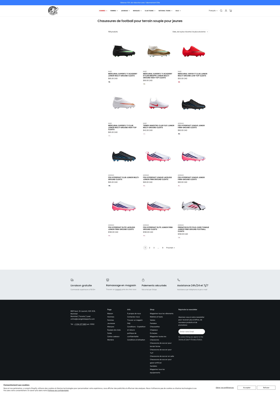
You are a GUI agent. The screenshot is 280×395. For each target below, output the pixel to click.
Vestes (152, 320)
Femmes (110, 320)
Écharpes (153, 333)
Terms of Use (183, 339)
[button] (230, 10)
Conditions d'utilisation (136, 340)
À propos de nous (134, 313)
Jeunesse (111, 323)
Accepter (246, 388)
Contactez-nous (133, 317)
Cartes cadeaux (113, 336)
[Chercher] (221, 10)
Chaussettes (155, 327)
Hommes (110, 317)
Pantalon (153, 323)
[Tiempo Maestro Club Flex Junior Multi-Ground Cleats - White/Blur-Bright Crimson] (144, 133)
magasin (118, 289)
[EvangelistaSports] (53, 10)
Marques (110, 327)
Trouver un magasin (135, 320)
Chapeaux (154, 330)
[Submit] (202, 331)
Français (212, 11)
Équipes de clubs (114, 330)
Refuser (266, 388)
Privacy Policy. (196, 339)
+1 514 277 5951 (80, 324)
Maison (110, 313)
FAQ (128, 323)
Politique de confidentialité (58, 390)
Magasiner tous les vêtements (161, 313)
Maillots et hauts (156, 317)
